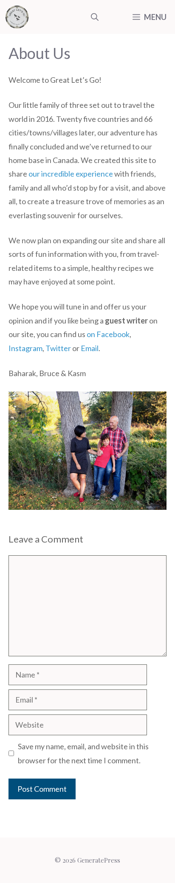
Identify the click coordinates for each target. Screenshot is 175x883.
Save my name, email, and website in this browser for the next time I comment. (83, 753)
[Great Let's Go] (17, 17)
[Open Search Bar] (95, 17)
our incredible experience (70, 173)
